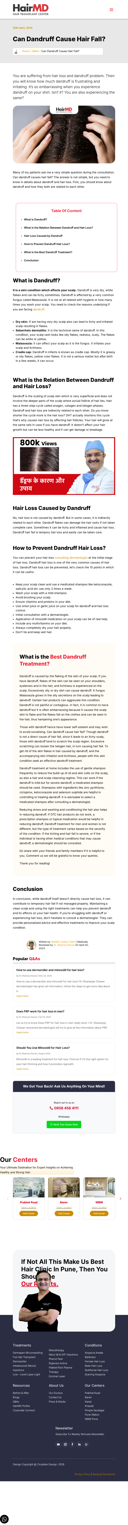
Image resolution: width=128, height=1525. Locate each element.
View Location (28, 1207)
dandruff (38, 309)
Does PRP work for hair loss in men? (40, 1011)
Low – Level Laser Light (26, 1374)
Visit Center (29, 1213)
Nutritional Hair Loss (96, 1370)
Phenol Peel (56, 1358)
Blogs (16, 1397)
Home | (26, 51)
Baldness (90, 1357)
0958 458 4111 (66, 1108)
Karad (88, 1401)
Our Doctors (56, 1393)
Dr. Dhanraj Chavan (64, 944)
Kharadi (89, 1406)
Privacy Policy (83, 1474)
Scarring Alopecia (95, 1374)
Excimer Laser (57, 1376)
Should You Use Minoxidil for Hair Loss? (43, 1047)
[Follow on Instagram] (65, 1444)
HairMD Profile (21, 1406)
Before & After (21, 1393)
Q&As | (36, 51)
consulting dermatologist (71, 557)
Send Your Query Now (65, 1124)
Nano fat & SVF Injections (63, 1354)
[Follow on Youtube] (58, 1444)
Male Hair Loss (93, 1365)
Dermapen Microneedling (28, 1352)
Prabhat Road (92, 1393)
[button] (7, 1198)
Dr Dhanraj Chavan (28, 976)
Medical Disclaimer (104, 1474)
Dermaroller (19, 1361)
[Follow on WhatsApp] (86, 1444)
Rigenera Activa (58, 1363)
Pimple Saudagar (94, 1410)
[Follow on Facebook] (72, 1444)
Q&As (16, 1401)
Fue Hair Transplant (24, 1357)
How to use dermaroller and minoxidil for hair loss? (50, 970)
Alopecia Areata (94, 1352)
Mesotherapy (56, 1350)
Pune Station (92, 1414)
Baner (88, 1397)
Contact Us (55, 1397)
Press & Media (57, 1401)
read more (22, 996)
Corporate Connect (24, 1410)
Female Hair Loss (95, 1361)
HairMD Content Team (63, 941)
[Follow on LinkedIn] (79, 1444)
